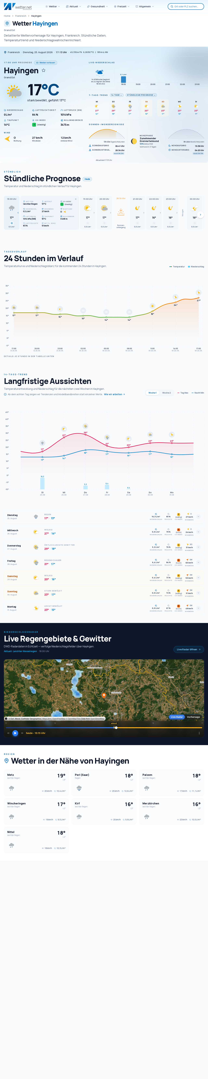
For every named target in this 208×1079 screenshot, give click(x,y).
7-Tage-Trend (98, 95)
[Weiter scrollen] (200, 214)
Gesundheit (98, 6)
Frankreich (20, 15)
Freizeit (121, 6)
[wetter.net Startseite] (18, 6)
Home (7, 15)
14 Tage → (116, 95)
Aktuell (74, 6)
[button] (12, 213)
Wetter (53, 6)
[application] (104, 313)
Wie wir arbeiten (113, 394)
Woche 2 (166, 392)
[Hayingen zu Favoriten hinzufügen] (43, 70)
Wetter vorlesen (47, 62)
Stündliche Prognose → (141, 95)
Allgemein (145, 6)
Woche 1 (152, 392)
